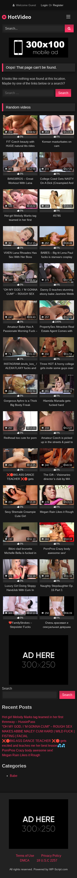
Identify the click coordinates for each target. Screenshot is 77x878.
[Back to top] (64, 866)
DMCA (24, 860)
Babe (13, 775)
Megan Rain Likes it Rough (21, 755)
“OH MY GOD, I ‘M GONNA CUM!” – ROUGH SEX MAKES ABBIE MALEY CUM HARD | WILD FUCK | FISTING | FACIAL (38, 731)
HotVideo (18, 16)
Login (44, 5)
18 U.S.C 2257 (47, 860)
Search (7, 688)
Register (58, 5)
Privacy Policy (51, 855)
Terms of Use (25, 855)
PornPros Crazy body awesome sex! (27, 750)
